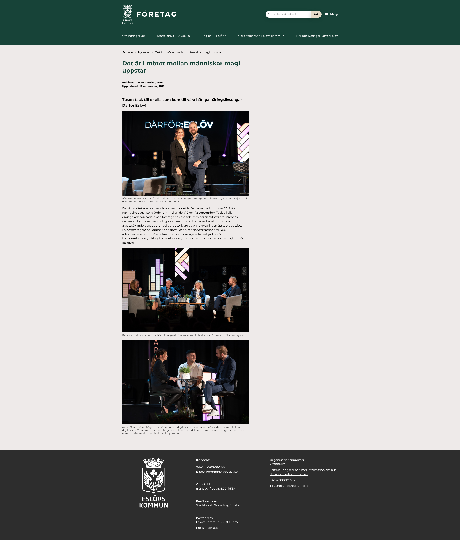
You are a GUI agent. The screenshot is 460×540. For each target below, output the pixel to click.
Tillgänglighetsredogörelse (289, 485)
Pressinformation (208, 527)
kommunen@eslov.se (222, 471)
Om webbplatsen (282, 480)
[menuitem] (133, 36)
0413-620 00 (216, 467)
